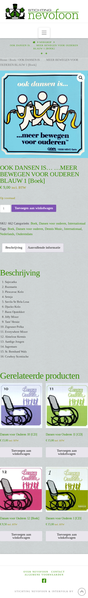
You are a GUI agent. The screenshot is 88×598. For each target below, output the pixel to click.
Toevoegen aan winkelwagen (34, 208)
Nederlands (7, 234)
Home (3, 60)
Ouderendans (24, 234)
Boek (12, 60)
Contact (58, 572)
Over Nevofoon (35, 572)
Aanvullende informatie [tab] (44, 247)
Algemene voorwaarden (44, 574)
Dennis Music (53, 229)
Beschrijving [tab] (13, 247)
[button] (44, 32)
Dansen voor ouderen (52, 223)
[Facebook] (44, 580)
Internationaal (77, 223)
